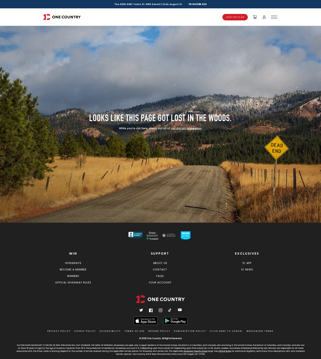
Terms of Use (134, 331)
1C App (247, 263)
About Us (160, 263)
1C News (247, 269)
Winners (73, 276)
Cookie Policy (85, 331)
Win (73, 253)
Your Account (160, 282)
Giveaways (73, 263)
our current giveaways (186, 128)
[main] (160, 122)
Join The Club (235, 17)
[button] (274, 17)
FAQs (160, 276)
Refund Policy (159, 331)
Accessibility (110, 331)
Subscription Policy (190, 331)
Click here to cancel (226, 331)
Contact (160, 269)
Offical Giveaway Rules (73, 282)
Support (160, 253)
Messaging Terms (260, 331)
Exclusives (247, 253)
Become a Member (73, 269)
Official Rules (224, 351)
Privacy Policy (59, 331)
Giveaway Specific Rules (195, 351)
